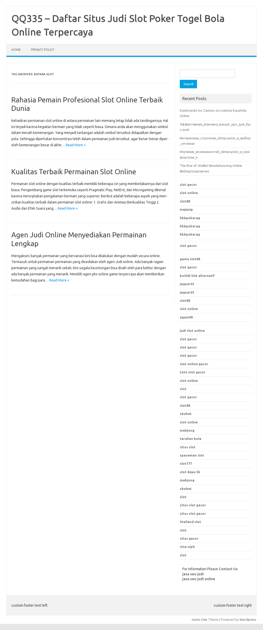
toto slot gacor (192, 372)
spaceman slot (192, 455)
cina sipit (187, 546)
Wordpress (248, 619)
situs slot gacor (193, 505)
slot (183, 389)
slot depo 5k (190, 472)
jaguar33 (187, 284)
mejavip (186, 209)
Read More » (76, 145)
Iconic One (199, 619)
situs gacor (189, 538)
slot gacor (188, 184)
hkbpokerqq (190, 218)
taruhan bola (190, 438)
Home (16, 49)
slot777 (186, 463)
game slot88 (190, 259)
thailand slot (190, 522)
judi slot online (192, 330)
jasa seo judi (193, 574)
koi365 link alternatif (197, 275)
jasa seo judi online (198, 579)
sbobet (186, 488)
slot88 (185, 201)
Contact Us (228, 569)
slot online (189, 193)
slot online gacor (194, 364)
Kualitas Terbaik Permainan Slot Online (73, 172)
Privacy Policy (42, 49)
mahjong (187, 480)
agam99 (186, 317)
